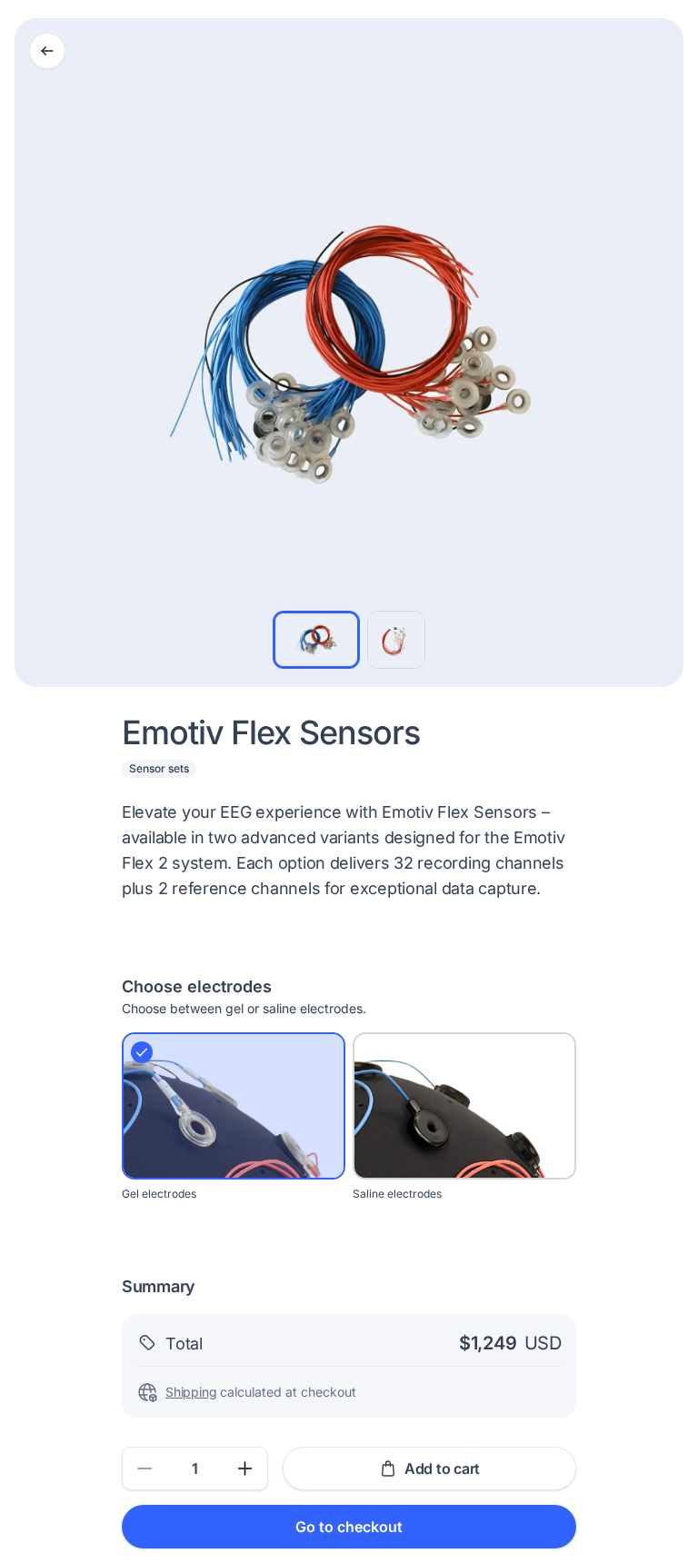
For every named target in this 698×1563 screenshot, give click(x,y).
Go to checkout (349, 1527)
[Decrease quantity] (144, 1468)
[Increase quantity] (245, 1468)
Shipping (190, 1391)
